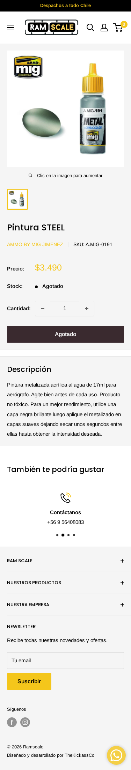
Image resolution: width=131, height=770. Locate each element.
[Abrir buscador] (90, 27)
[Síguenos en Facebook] (12, 722)
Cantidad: (19, 308)
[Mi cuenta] (104, 27)
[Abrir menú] (10, 27)
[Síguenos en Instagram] (25, 722)
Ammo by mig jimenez (35, 244)
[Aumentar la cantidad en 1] (86, 308)
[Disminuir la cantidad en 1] (42, 308)
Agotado (65, 334)
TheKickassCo (79, 755)
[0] (118, 27)
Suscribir (29, 681)
